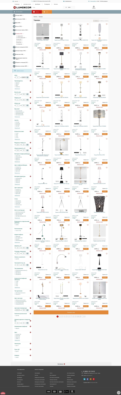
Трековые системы (53, 379)
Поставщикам (47, 4)
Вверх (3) (17, 328)
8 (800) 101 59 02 (89, 371)
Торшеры (51, 386)
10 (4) (17, 282)
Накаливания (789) (19, 113)
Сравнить (47, 73)
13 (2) (17, 285)
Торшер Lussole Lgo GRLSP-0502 (61, 212)
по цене (106, 20)
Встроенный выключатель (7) (21, 270)
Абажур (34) (18, 236)
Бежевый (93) (18, 168)
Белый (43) (18, 335)
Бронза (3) (18, 336)
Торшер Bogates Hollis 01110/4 (42, 40)
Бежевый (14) (18, 334)
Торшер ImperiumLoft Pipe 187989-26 (61, 154)
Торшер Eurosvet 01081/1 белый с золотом (80, 184)
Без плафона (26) (19, 237)
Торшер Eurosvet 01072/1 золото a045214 (80, 298)
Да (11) (17, 345)
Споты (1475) (19, 26)
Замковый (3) (18, 202)
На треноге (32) (18, 39)
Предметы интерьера (71, 386)
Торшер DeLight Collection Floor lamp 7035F (61, 270)
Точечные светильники (39, 386)
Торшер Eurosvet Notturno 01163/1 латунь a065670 (61, 69)
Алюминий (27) (19, 178)
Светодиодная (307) (19, 114)
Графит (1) (18, 338)
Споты (51, 373)
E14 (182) (17, 122)
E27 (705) (17, 126)
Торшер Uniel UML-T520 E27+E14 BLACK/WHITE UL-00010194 (42, 155)
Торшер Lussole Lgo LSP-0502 (80, 212)
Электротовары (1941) (21, 50)
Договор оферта (20, 384)
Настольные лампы (71, 373)
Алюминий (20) (19, 157)
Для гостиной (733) (19, 213)
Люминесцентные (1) (20, 112)
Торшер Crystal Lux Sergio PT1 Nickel (62, 40)
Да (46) (17, 224)
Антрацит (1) (18, 167)
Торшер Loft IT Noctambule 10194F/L (43, 68)
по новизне (96, 20)
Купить (48, 47)
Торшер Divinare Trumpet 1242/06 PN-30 (80, 40)
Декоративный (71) (19, 240)
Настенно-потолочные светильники (56, 381)
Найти (69, 7)
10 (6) (17, 134)
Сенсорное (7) (18, 274)
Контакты (56, 4)
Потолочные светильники (40, 379)
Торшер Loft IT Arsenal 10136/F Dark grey (61, 183)
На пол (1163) (18, 230)
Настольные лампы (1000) (22, 30)
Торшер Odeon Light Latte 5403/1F (80, 97)
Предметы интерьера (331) (22, 62)
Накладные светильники (39, 381)
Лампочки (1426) (19, 54)
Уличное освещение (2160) (22, 47)
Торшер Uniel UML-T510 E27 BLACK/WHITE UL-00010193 (80, 69)
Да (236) (17, 258)
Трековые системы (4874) (21, 66)
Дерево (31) (18, 179)
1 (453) (17, 281)
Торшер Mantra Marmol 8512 (99, 154)
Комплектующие (70, 384)
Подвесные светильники (39, 377)
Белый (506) (18, 169)
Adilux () (17, 84)
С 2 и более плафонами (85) (20, 37)
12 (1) (17, 284)
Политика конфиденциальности (23, 386)
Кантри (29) (18, 203)
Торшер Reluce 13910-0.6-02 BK (43, 212)
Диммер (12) (18, 271)
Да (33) (17, 357)
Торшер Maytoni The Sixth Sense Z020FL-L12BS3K (61, 299)
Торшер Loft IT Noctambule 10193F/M (80, 126)
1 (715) (17, 133)
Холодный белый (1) (20, 304)
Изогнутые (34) (18, 42)
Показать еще (71, 312)
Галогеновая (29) (19, 110)
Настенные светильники (54, 377)
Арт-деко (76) (18, 200)
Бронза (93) (18, 193)
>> (84, 316)
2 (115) (17, 137)
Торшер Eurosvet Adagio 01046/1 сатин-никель (99, 299)
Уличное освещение (71, 375)
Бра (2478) (18, 22)
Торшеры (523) (19, 33)
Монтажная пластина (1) (20, 292)
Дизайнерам (37, 4)
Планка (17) (18, 294)
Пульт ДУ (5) (18, 273)
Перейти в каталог (20, 70)
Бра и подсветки (53, 375)
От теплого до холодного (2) (21, 301)
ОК (27, 77)
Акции (47, 11)
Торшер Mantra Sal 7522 (42, 269)
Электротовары (70, 379)
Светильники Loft (53, 384)
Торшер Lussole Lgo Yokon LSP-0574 (43, 126)
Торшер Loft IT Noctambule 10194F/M (62, 126)
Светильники (19, 11)
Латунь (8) (18, 182)
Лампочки (69, 377)
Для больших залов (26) (20, 212)
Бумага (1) (18, 158)
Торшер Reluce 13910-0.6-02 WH (99, 183)
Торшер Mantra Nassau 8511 (80, 154)
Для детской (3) (19, 214)
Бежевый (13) (18, 190)
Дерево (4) (18, 159)
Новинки (37, 11)
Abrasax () (17, 82)
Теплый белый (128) (20, 302)
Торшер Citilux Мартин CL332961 (99, 68)
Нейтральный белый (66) (20, 300)
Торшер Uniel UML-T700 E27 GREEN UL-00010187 (42, 241)
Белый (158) (18, 192)
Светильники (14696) (20, 19)
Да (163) (17, 315)
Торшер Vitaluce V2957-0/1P (80, 269)
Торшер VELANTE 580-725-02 (99, 212)
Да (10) (17, 351)
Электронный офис (93, 382)
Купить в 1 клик (42, 49)
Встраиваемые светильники (40, 384)
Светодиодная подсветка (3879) (21, 58)
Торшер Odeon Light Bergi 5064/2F (99, 97)
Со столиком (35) (19, 44)
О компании (17, 4)
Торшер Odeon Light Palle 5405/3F (42, 97)
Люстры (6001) (19, 15)
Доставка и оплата (27, 4)
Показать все (17, 88)
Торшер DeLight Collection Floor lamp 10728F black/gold (43, 299)
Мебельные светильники (72, 381)
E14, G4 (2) (18, 124)
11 (80, 316)
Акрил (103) (18, 155)
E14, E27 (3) (18, 123)
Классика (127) (19, 204)
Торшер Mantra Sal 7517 (42, 183)
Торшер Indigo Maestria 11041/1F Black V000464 (99, 270)
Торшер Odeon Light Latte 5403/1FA (61, 97)
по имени (101, 20)
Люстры (36, 375)
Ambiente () (18, 86)
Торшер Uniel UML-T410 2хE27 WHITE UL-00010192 (99, 41)
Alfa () (17, 85)
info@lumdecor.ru (68, 1)
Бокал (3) (17, 239)
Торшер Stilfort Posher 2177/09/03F (99, 126)
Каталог (35, 16)
